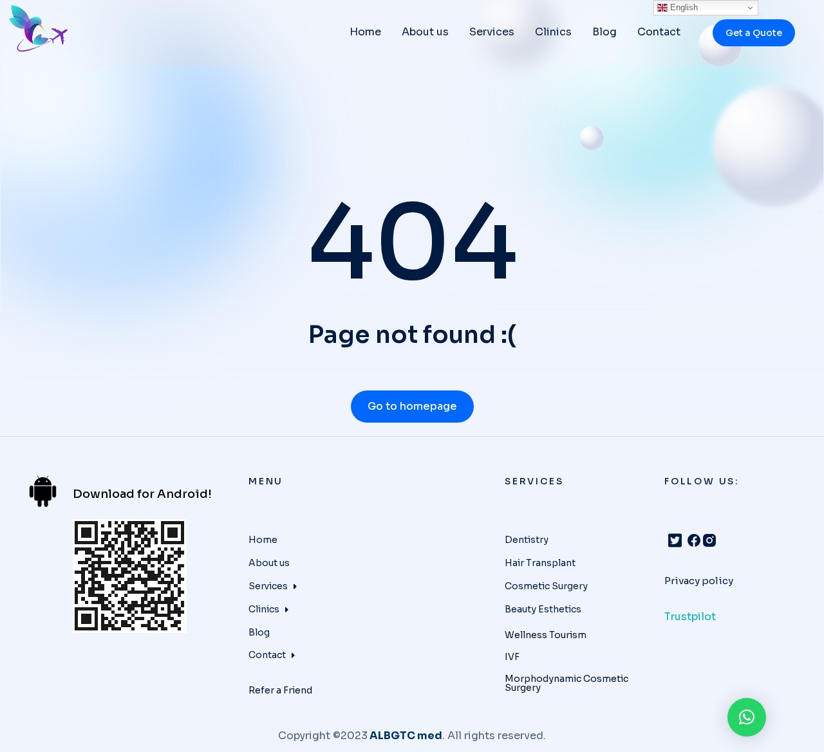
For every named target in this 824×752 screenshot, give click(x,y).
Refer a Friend (280, 690)
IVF (512, 657)
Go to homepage (412, 406)
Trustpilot (690, 616)
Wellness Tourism (545, 635)
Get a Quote (754, 33)
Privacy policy (698, 580)
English (683, 7)
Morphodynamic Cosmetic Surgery (566, 683)
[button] (746, 717)
